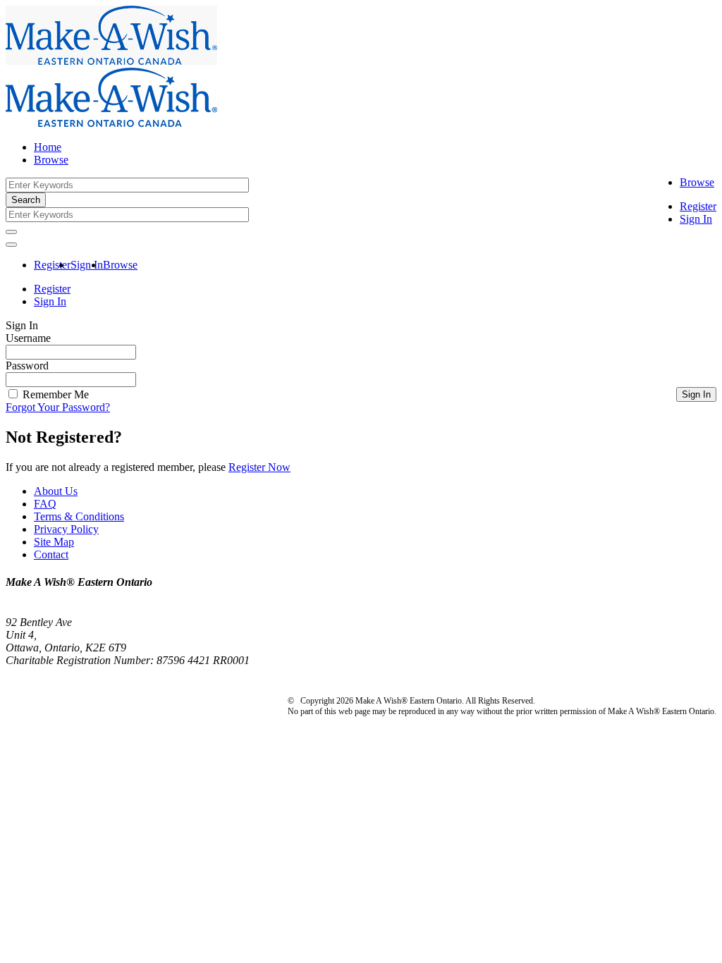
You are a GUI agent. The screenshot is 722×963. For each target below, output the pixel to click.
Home (47, 147)
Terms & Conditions (79, 516)
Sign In (696, 219)
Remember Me (54, 394)
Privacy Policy (66, 529)
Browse (697, 182)
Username (28, 338)
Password (27, 366)
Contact (51, 554)
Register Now (259, 467)
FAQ (45, 504)
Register (698, 206)
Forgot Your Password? (58, 407)
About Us (56, 491)
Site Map (54, 542)
